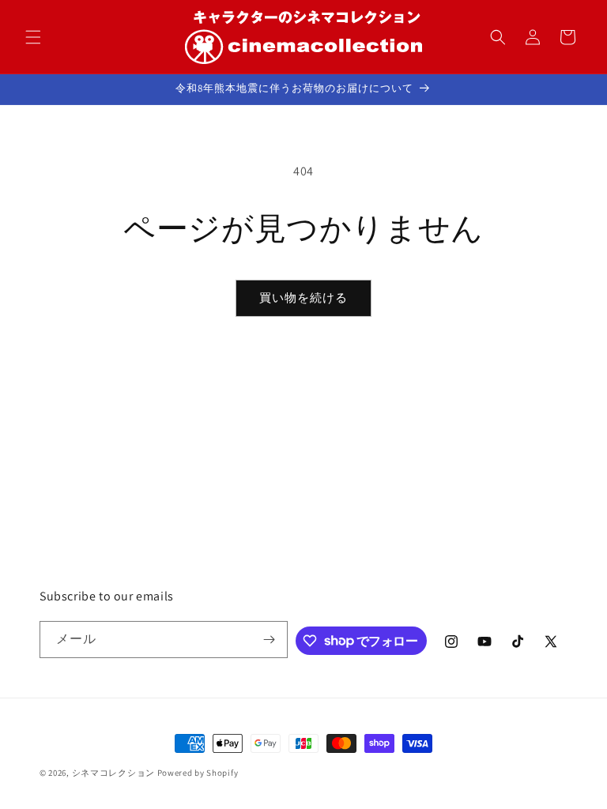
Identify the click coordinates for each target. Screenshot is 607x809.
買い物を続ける (303, 297)
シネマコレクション (113, 772)
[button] (33, 37)
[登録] (269, 639)
